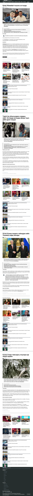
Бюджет (12, 1)
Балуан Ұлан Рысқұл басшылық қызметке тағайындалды (15, 99)
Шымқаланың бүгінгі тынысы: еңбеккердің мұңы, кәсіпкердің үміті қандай (15, 32)
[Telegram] (4, 57)
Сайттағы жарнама (6, 486)
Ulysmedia (5, 237)
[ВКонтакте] (3, 57)
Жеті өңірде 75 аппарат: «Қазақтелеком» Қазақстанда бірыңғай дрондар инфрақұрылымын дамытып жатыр (17, 86)
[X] (5, 57)
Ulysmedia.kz (6, 26)
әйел (3, 173)
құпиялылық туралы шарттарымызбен (19, 494)
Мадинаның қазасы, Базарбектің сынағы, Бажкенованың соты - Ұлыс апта (16, 146)
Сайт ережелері (6, 485)
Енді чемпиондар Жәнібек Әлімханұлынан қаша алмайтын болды (15, 220)
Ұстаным (24, 1)
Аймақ (19, 1)
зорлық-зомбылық (13, 173)
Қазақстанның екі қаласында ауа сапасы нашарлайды (12, 386)
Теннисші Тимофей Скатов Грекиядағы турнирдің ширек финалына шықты (17, 109)
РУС (28, 2)
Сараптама (16, 1)
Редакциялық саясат (6, 489)
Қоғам (22, 1)
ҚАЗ (28, 1)
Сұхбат (4, 2)
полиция (10, 173)
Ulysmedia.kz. (10, 141)
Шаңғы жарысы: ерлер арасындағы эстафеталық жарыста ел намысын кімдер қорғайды (17, 106)
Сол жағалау (9, 1)
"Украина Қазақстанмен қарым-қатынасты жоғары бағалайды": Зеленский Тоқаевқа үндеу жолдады (18, 92)
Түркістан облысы (6, 173)
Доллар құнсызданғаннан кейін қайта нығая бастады (12, 31)
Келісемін (28, 494)
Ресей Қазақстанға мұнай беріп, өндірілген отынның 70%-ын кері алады (16, 95)
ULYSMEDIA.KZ (4, 4)
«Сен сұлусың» (14, 49)
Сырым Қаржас (6, 7)
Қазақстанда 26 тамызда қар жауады (12, 88)
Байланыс (5, 488)
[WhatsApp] (6, 57)
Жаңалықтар (5, 1)
